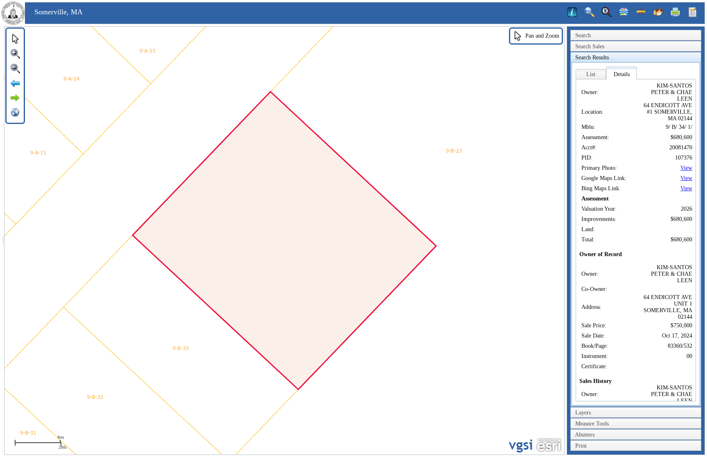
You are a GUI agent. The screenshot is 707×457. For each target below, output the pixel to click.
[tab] (636, 35)
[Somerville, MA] (13, 23)
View (686, 168)
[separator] (3, 240)
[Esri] (549, 445)
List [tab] (590, 74)
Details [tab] (622, 74)
